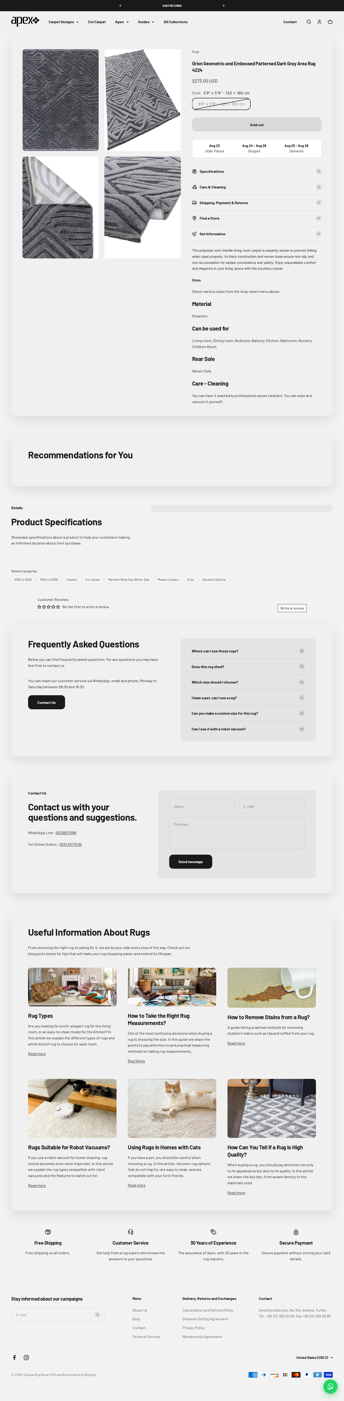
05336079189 (66, 832)
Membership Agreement (202, 1336)
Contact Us (46, 702)
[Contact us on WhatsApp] (330, 1386)
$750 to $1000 (49, 579)
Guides (144, 22)
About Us (139, 1310)
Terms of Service (146, 1336)
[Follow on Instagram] (26, 1357)
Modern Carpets (168, 579)
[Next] (224, 5)
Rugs (195, 52)
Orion (190, 579)
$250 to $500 (23, 579)
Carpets (71, 579)
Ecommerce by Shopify (79, 1375)
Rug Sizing (136, 1061)
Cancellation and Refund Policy (208, 1310)
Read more (37, 1053)
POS (53, 1375)
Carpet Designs (61, 22)
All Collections (176, 22)
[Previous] (120, 5)
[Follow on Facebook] (14, 1357)
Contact (290, 22)
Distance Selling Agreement (205, 1318)
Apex (119, 22)
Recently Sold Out (214, 579)
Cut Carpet (97, 22)
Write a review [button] (292, 608)
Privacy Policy (194, 1327)
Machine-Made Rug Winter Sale (128, 579)
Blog (136, 1318)
